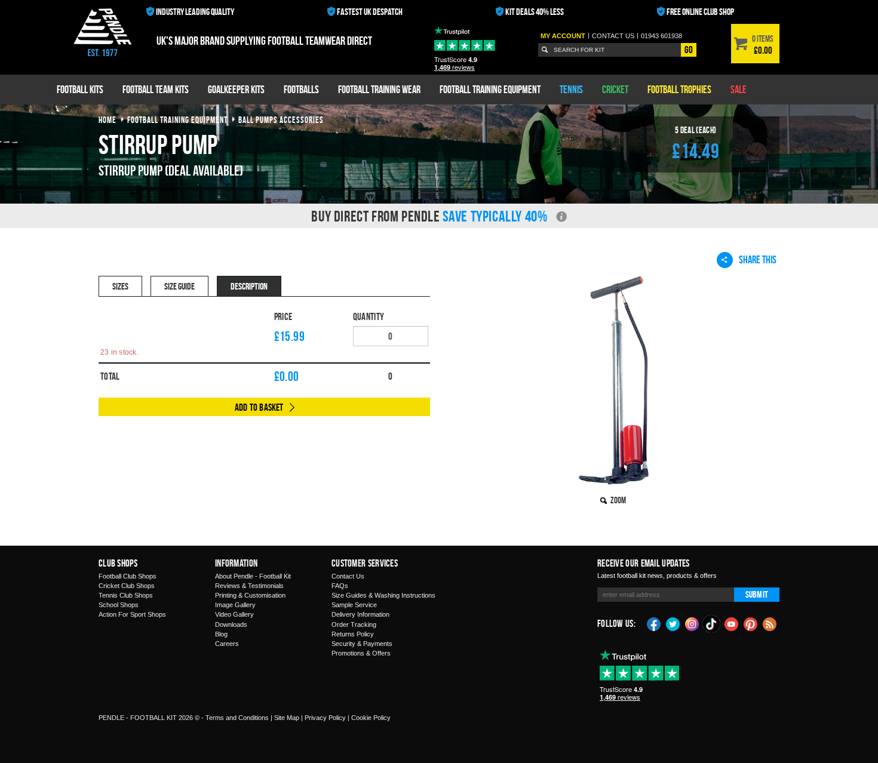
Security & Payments (361, 643)
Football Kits (80, 89)
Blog (221, 634)
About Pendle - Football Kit (253, 576)
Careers (227, 643)
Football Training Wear (379, 89)
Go (688, 49)
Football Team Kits (155, 89)
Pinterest (750, 623)
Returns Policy (352, 634)
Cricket (615, 89)
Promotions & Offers (361, 653)
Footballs (301, 89)
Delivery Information (360, 614)
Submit (756, 594)
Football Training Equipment (490, 89)
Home (107, 119)
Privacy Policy (325, 717)
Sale (738, 89)
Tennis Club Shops (126, 595)
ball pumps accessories (281, 119)
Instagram (692, 623)
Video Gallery (234, 614)
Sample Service (354, 604)
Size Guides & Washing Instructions (383, 595)
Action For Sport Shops (132, 614)
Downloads (231, 624)
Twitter (673, 623)
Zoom (618, 500)
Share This (757, 259)
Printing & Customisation (250, 595)
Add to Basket (259, 407)
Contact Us (347, 576)
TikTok (712, 624)
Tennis (571, 89)
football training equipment (177, 119)
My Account (563, 35)
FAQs (339, 585)
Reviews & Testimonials (249, 585)
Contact (613, 35)
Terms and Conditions (237, 717)
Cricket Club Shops (127, 585)
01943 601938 (661, 35)
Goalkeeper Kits (236, 89)
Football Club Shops (127, 576)
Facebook (654, 623)
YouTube (731, 623)
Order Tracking (353, 624)
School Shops (119, 604)
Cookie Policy (371, 717)
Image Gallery (235, 604)
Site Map (286, 717)
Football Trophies (679, 89)
